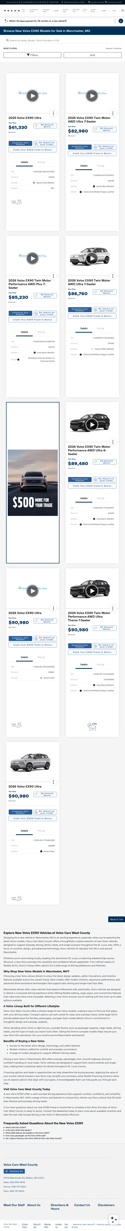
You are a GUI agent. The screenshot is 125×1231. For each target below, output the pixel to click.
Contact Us (16, 1171)
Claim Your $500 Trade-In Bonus (32, 149)
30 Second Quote (47, 125)
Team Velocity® (88, 1224)
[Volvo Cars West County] (12, 10)
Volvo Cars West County (10, 1225)
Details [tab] (24, 162)
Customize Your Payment (20, 143)
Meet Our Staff (14, 1205)
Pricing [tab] (41, 162)
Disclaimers (106, 1205)
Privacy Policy (25, 1225)
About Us (33, 1205)
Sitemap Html (47, 1225)
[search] (122, 10)
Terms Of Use (37, 1225)
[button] (53, 113)
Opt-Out (66, 1225)
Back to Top (116, 919)
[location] (62, 2)
